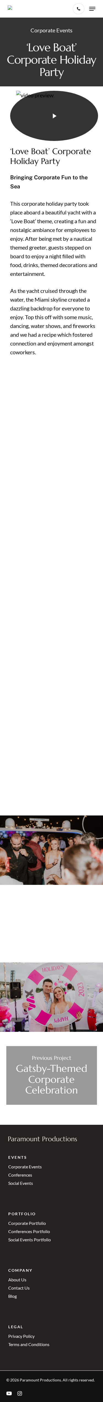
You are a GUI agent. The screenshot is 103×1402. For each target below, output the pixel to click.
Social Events (20, 1183)
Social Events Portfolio (29, 1239)
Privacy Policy (21, 1336)
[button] (92, 9)
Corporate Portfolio (27, 1223)
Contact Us (19, 1287)
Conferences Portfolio (29, 1231)
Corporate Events (25, 1166)
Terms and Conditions (28, 1344)
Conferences (20, 1174)
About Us (17, 1279)
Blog (12, 1296)
